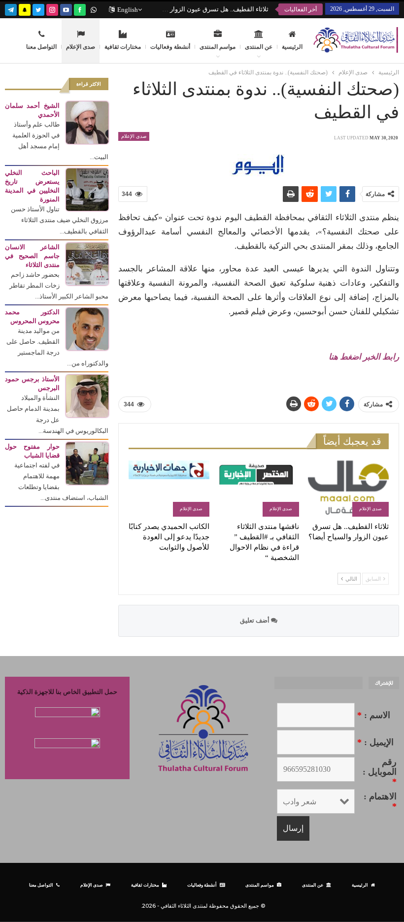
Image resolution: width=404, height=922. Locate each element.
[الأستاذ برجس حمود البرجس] (87, 395)
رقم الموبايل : (380, 772)
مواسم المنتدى (218, 46)
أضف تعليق (255, 620)
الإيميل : (375, 742)
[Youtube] (66, 8)
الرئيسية (292, 46)
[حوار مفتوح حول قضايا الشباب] (87, 462)
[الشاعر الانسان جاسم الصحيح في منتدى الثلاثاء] (87, 263)
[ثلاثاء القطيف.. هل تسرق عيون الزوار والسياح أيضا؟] (348, 489)
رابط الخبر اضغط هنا (364, 357)
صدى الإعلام (80, 46)
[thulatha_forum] (52, 8)
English (127, 9)
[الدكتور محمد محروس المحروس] (87, 328)
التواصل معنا (41, 46)
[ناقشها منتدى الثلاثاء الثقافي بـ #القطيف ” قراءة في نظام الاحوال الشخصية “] (258, 489)
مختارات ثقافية (122, 46)
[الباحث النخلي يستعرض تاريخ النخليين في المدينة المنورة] (87, 189)
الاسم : (373, 715)
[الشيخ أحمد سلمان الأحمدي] (87, 122)
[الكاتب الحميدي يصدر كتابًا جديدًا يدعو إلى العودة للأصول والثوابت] (169, 489)
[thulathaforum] (80, 8)
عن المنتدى (258, 46)
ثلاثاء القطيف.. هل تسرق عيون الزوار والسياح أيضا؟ (200, 9)
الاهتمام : (380, 801)
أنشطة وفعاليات (170, 46)
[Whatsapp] (94, 8)
